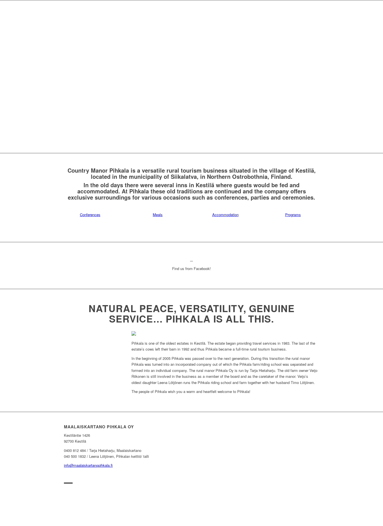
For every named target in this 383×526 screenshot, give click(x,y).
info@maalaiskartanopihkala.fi (88, 465)
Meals (158, 214)
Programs (293, 214)
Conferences (90, 214)
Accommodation (225, 214)
